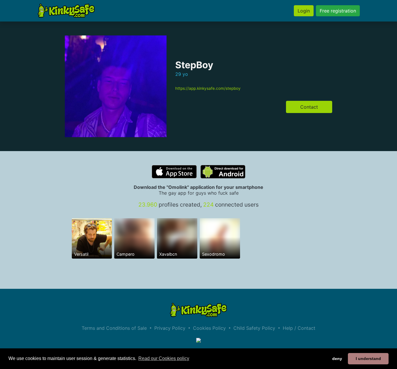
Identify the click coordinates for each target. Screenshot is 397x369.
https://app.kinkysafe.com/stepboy (208, 88)
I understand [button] (368, 358)
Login (304, 11)
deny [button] (337, 358)
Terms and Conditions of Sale (114, 328)
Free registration (338, 11)
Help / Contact (299, 328)
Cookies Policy (209, 328)
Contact (309, 107)
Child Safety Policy (254, 328)
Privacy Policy (169, 328)
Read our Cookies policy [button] (163, 358)
